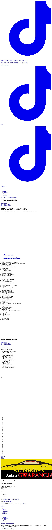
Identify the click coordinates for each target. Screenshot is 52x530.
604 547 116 (9, 60)
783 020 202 (3, 60)
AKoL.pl (24, 503)
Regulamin (3, 523)
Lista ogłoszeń (4, 203)
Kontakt (5, 195)
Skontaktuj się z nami (5, 204)
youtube (6, 65)
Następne (14, 197)
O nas (4, 193)
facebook (2, 65)
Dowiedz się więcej (9, 528)
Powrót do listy (9, 197)
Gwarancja (5, 192)
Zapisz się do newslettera (6, 205)
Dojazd (2, 458)
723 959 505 (15, 60)
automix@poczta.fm (23, 60)
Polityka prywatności (10, 523)
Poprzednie (3, 197)
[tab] (27, 255)
